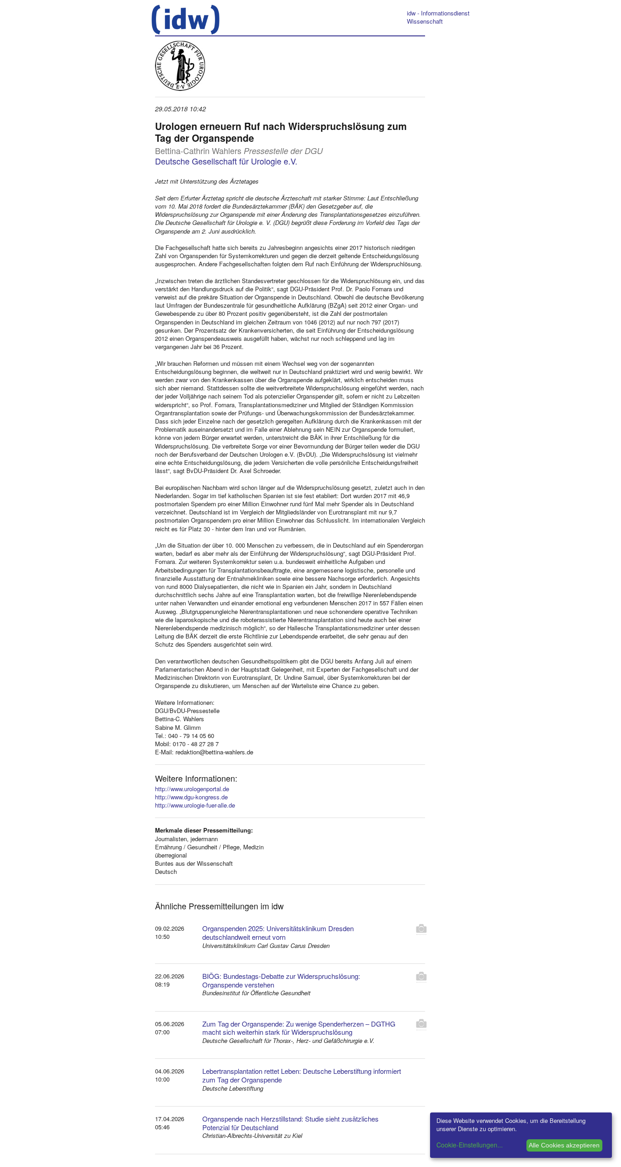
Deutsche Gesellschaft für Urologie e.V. (226, 161)
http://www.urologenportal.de (192, 788)
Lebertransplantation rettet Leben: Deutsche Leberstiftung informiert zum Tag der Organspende (301, 1075)
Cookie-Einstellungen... (469, 1145)
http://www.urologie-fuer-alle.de (195, 805)
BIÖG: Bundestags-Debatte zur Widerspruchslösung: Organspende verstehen (281, 980)
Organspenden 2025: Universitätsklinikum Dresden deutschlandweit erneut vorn (278, 932)
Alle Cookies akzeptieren (564, 1145)
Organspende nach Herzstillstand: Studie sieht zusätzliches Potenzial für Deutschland (290, 1123)
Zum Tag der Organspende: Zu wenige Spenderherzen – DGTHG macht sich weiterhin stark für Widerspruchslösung (299, 1028)
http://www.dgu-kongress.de (191, 797)
